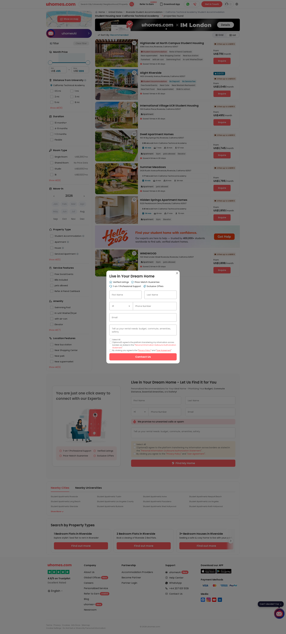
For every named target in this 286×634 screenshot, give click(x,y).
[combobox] (121, 306)
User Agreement (164, 350)
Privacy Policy (144, 350)
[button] (129, 306)
